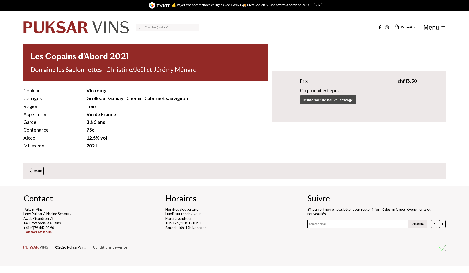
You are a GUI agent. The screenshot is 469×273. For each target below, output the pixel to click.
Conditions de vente (110, 247)
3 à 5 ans (95, 122)
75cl (91, 130)
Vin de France (101, 114)
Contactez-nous (37, 232)
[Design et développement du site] (442, 248)
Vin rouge (97, 90)
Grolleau (95, 98)
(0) (408, 27)
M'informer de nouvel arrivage (328, 100)
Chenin (133, 98)
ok (318, 5)
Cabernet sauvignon (166, 98)
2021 (91, 145)
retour (38, 170)
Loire (92, 106)
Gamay (115, 98)
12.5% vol (96, 138)
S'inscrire (418, 223)
